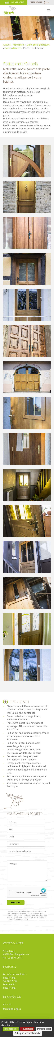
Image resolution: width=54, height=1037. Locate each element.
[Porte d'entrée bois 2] (27, 198)
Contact (7, 1004)
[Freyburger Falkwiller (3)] (27, 486)
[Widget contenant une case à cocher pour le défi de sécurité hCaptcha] (27, 892)
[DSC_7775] (27, 594)
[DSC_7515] (27, 378)
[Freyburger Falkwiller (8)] (27, 558)
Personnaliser (44, 1029)
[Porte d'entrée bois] (27, 306)
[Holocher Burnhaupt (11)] (27, 630)
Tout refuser (27, 1029)
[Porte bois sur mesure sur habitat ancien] (27, 270)
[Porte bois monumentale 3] (27, 342)
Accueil (7, 44)
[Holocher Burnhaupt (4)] (27, 666)
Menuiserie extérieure (38, 44)
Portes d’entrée (13, 48)
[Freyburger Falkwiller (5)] (27, 522)
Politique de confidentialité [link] (28, 1033)
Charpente (36, 2)
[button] (48, 10)
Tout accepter (10, 1029)
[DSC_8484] (27, 414)
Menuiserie (17, 2)
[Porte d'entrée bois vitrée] (27, 162)
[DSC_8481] (27, 450)
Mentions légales (12, 1008)
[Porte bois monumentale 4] (27, 234)
